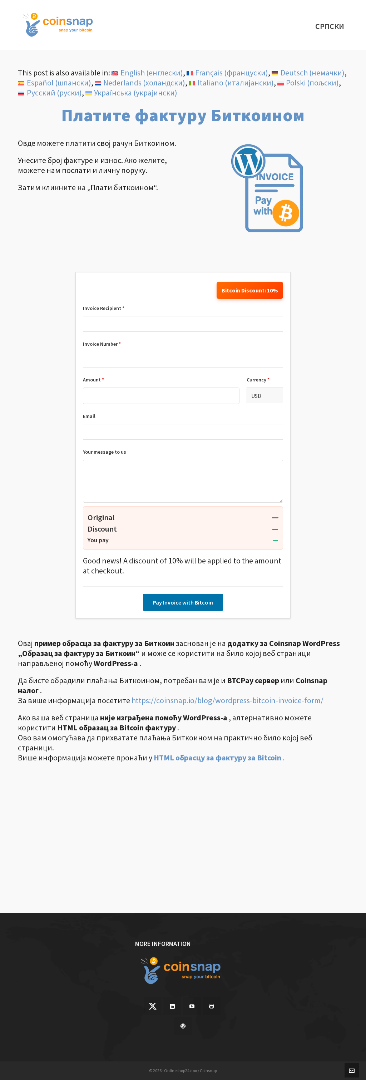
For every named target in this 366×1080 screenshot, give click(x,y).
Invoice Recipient (103, 308)
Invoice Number (102, 344)
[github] (212, 1006)
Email (89, 416)
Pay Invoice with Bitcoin (183, 602)
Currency (258, 379)
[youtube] (192, 1006)
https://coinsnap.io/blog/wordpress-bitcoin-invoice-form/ (227, 700)
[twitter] (153, 1006)
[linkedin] (172, 1006)
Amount (93, 379)
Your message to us (104, 452)
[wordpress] (183, 1026)
